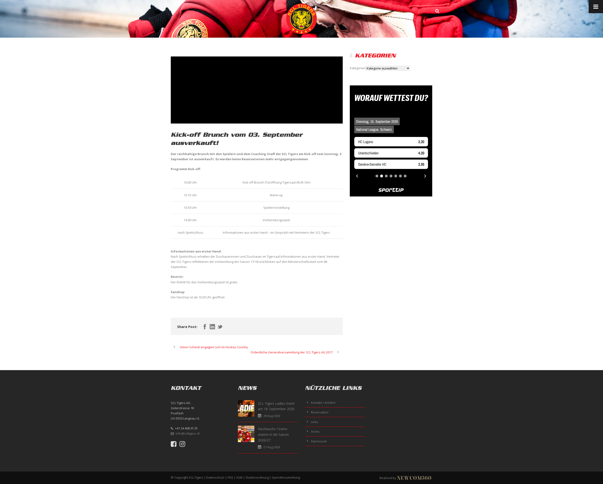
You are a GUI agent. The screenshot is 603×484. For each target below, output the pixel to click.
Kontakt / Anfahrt (323, 402)
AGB (239, 477)
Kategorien (358, 68)
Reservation (319, 412)
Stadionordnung (257, 477)
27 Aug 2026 (271, 447)
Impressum (319, 441)
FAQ (230, 477)
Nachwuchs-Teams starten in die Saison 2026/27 (273, 434)
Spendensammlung (286, 477)
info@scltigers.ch (188, 433)
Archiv (315, 431)
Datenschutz (215, 477)
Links (314, 422)
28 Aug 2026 (271, 416)
